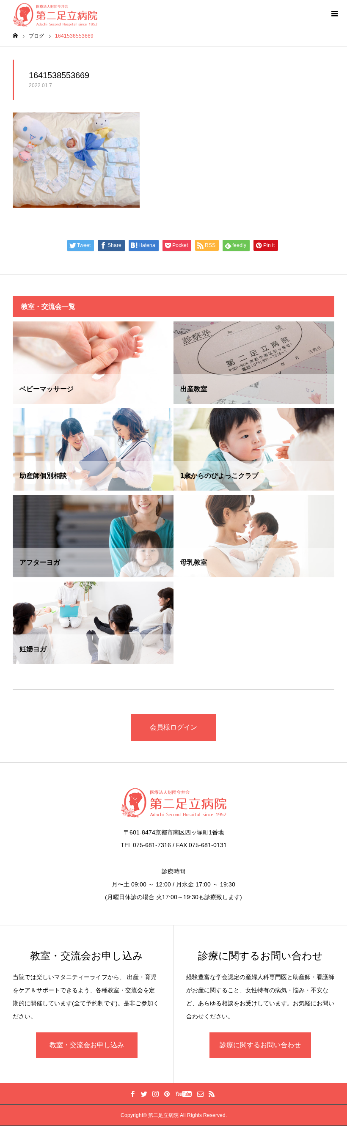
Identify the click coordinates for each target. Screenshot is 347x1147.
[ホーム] (15, 35)
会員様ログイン (173, 727)
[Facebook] (132, 1093)
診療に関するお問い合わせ (260, 1044)
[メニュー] (334, 12)
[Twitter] (144, 1093)
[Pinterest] (166, 1093)
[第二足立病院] (173, 803)
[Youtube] (183, 1093)
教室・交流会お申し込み (87, 1044)
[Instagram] (155, 1093)
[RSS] (211, 1093)
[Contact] (200, 1093)
